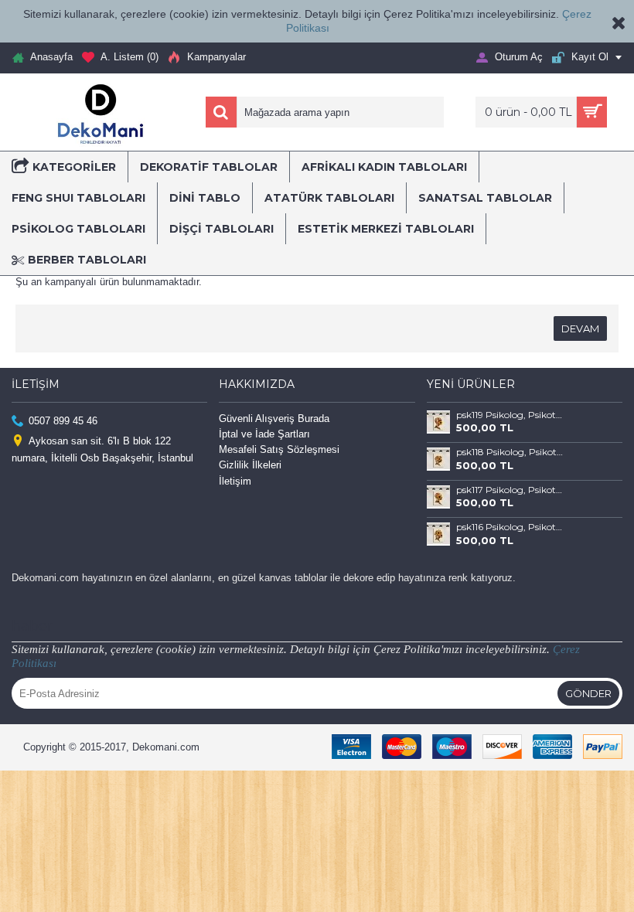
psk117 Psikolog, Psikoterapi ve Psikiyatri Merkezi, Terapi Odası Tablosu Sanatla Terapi (511, 490)
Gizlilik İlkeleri (250, 465)
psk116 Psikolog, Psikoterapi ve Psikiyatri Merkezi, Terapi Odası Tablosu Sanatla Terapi (511, 527)
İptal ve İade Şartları (264, 434)
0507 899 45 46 (63, 420)
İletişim (235, 481)
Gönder (588, 693)
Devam (580, 328)
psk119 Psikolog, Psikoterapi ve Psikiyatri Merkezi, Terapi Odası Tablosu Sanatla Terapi (511, 415)
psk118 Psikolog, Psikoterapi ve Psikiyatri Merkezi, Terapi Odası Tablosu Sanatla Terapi (511, 452)
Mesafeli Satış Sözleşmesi (279, 449)
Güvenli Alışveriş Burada (274, 418)
